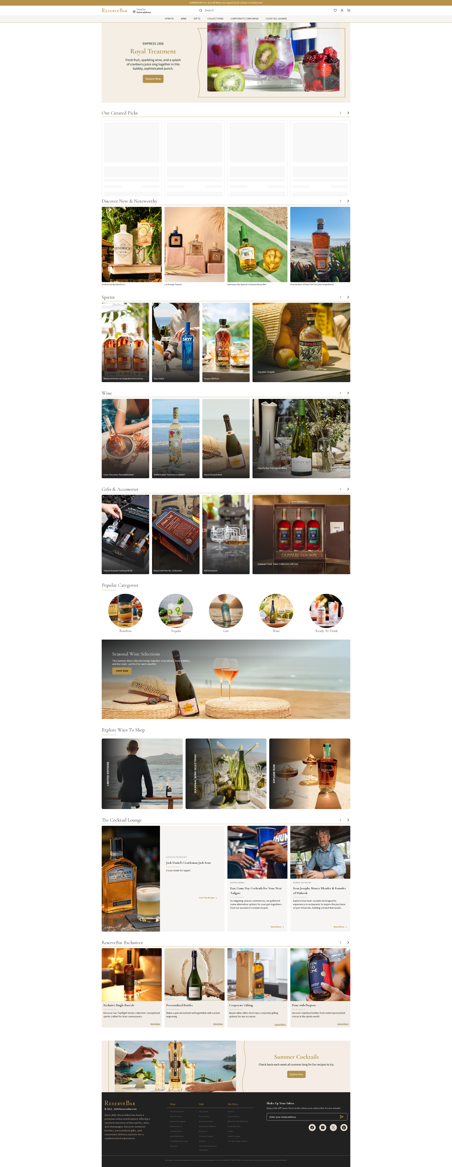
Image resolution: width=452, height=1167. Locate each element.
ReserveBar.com (128, 1109)
